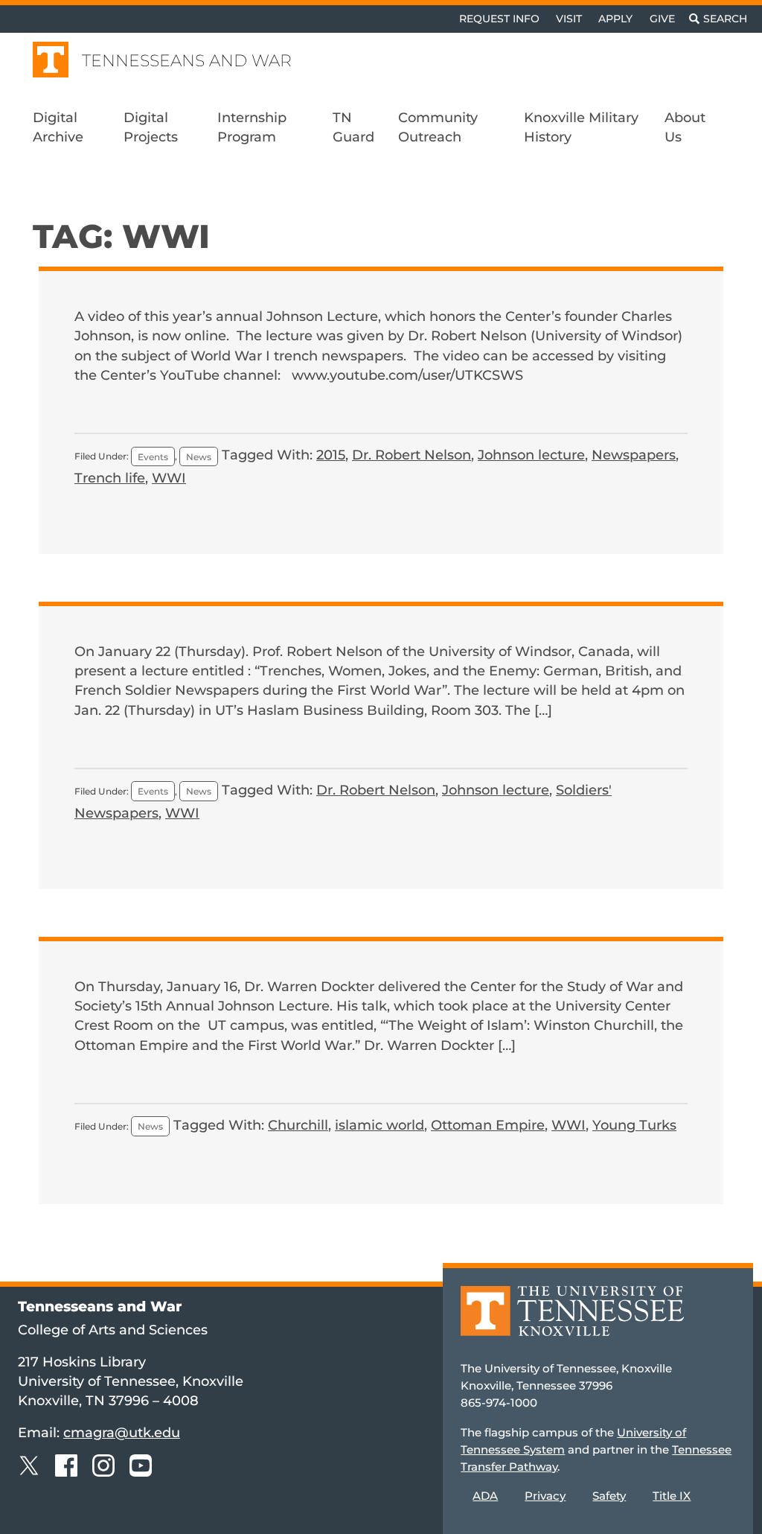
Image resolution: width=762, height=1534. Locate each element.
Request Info (499, 18)
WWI (169, 478)
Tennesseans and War (187, 61)
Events (153, 456)
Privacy (545, 1496)
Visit (569, 18)
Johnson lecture (531, 454)
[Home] (572, 1321)
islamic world (379, 1125)
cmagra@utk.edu (121, 1432)
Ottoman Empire (488, 1125)
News (198, 456)
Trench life (109, 478)
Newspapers (634, 454)
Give (662, 18)
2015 (330, 454)
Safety (609, 1496)
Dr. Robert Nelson (411, 454)
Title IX (672, 1496)
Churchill (298, 1125)
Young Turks (634, 1125)
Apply (615, 18)
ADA (485, 1496)
